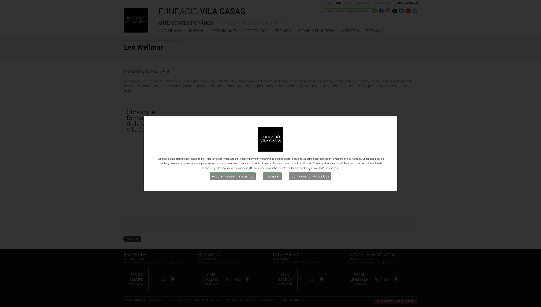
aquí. (336, 168)
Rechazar (272, 176)
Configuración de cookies (310, 176)
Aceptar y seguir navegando (232, 176)
